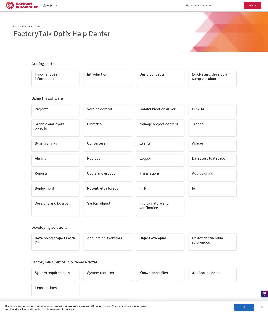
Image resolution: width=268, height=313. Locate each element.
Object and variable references (203, 235)
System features (92, 269)
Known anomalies (144, 269)
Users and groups (92, 170)
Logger (139, 155)
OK (244, 307)
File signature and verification (150, 200)
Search (252, 5)
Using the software (47, 98)
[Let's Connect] (264, 294)
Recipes (88, 155)
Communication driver (146, 106)
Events (139, 140)
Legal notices (38, 284)
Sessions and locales (41, 200)
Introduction (89, 71)
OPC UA (192, 106)
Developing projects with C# (45, 235)
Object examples (144, 235)
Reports (35, 170)
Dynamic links (38, 140)
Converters (89, 140)
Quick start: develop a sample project (206, 71)
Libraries (88, 121)
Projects (36, 106)
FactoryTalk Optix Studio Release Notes (64, 262)
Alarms (35, 155)
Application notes (197, 269)
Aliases (192, 140)
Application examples (94, 235)
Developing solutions (49, 227)
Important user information (44, 71)
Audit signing (195, 170)
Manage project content (147, 121)
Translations (142, 170)
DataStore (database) (199, 155)
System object (91, 200)
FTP (138, 185)
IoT (190, 185)
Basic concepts (143, 71)
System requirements (42, 269)
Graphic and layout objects (44, 121)
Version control (91, 106)
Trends (192, 121)
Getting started (44, 63)
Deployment (37, 185)
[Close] (262, 307)
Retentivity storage (93, 185)
